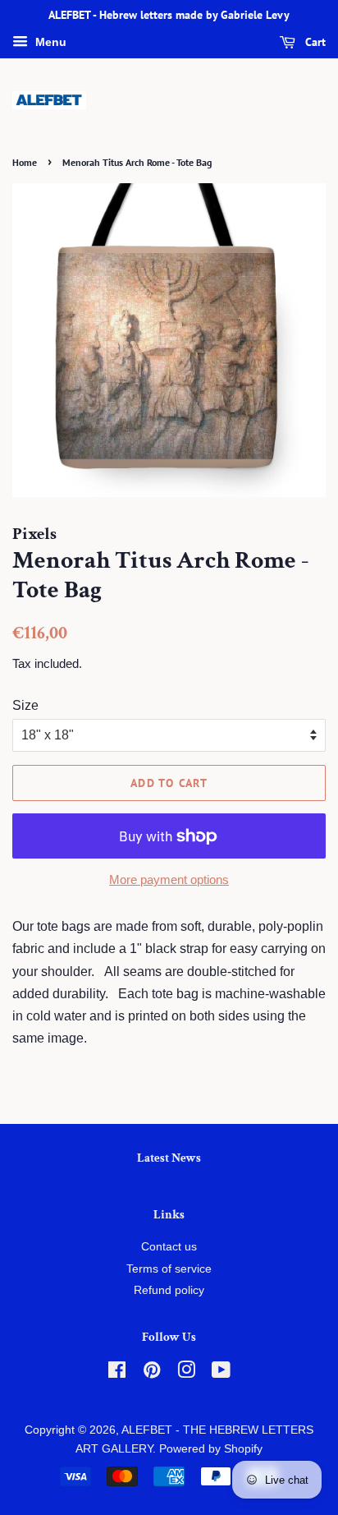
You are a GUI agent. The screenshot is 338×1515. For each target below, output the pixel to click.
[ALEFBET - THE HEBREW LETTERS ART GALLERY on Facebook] (116, 1373)
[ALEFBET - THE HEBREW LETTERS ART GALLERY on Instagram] (186, 1373)
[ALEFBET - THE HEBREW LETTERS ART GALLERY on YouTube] (221, 1373)
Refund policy (169, 1290)
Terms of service (169, 1269)
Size (25, 705)
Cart (314, 42)
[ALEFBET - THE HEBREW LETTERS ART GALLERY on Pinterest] (152, 1373)
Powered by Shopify (211, 1449)
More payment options (169, 879)
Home (24, 162)
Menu (49, 41)
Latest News (169, 1158)
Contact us (169, 1247)
